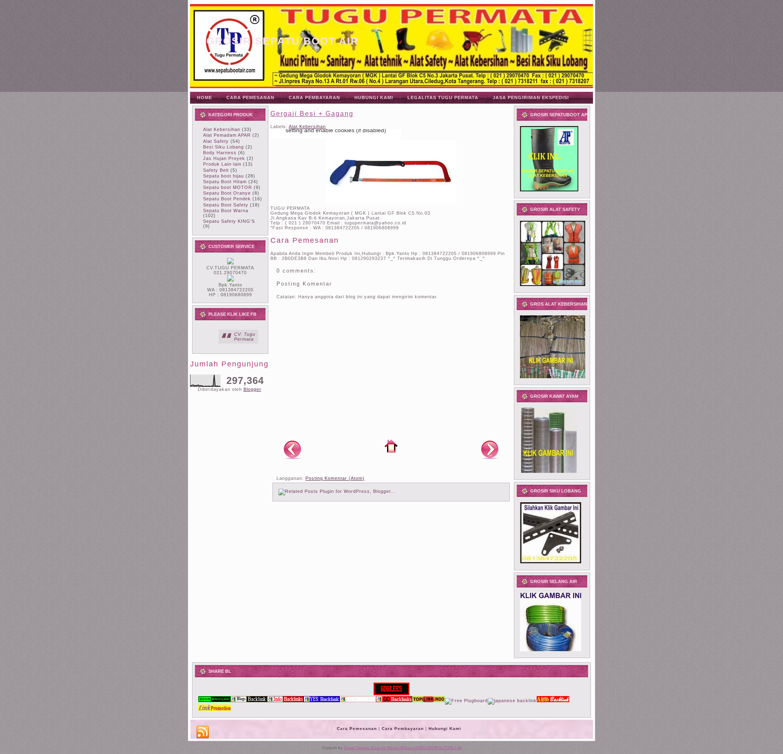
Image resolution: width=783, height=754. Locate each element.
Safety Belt (216, 170)
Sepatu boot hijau (223, 175)
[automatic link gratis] (553, 700)
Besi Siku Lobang (223, 146)
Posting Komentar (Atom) (335, 478)
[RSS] (202, 732)
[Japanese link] (512, 700)
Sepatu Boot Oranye (227, 193)
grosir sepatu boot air (282, 41)
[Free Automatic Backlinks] (214, 700)
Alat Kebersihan (221, 129)
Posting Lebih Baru (292, 449)
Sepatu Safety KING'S (229, 221)
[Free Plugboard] (466, 700)
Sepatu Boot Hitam (225, 181)
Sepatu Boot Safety (225, 204)
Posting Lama (490, 449)
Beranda (391, 445)
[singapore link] (214, 709)
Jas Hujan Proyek (224, 158)
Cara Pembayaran (403, 728)
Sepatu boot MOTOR (227, 187)
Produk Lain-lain (222, 164)
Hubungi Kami (445, 728)
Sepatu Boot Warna (225, 210)
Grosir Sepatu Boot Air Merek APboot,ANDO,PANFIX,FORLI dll (402, 747)
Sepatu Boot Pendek (227, 198)
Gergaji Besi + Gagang (312, 113)
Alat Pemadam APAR (227, 135)
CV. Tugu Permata (244, 337)
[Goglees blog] (391, 693)
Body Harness (220, 152)
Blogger (252, 389)
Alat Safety (216, 141)
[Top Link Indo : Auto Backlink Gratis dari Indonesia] (428, 700)
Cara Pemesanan (357, 728)
